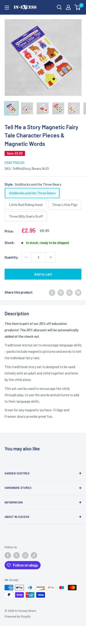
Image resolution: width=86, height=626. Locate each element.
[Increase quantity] (50, 257)
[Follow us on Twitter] (16, 555)
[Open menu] (7, 7)
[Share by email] (78, 292)
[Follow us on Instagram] (25, 555)
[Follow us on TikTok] (34, 555)
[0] (77, 7)
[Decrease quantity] (26, 257)
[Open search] (59, 7)
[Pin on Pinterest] (61, 292)
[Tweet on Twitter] (69, 292)
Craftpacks (14, 163)
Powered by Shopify (18, 616)
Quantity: (12, 257)
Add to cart (43, 274)
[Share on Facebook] (52, 292)
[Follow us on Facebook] (8, 555)
